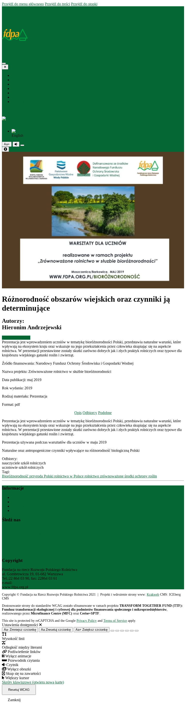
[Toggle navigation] (4, 63)
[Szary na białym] (122, 630)
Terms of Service (115, 620)
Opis (78, 413)
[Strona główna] (4, 8)
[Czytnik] (16, 144)
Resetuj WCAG (19, 690)
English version (23, 510)
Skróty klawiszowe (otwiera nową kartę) (33, 682)
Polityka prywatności (28, 506)
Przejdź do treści (57, 4)
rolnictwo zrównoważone (104, 476)
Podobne (105, 413)
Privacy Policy (87, 620)
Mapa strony (21, 497)
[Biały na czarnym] (117, 630)
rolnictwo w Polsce (69, 476)
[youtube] (21, 106)
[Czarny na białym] (127, 630)
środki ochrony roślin (140, 476)
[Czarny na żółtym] (132, 630)
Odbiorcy (90, 413)
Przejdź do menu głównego (23, 4)
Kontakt (18, 502)
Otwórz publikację (16, 338)
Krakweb (153, 594)
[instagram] (17, 106)
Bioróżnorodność (15, 476)
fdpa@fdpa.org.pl (26, 583)
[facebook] (13, 106)
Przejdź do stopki (84, 4)
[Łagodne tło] (137, 630)
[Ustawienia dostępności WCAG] (5, 149)
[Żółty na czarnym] (22, 145)
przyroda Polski (41, 476)
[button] (93, 120)
